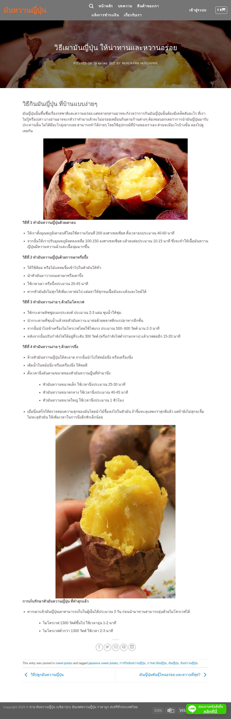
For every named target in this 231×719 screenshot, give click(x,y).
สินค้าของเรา (148, 6)
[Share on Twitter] (107, 647)
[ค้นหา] (91, 6)
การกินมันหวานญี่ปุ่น (133, 663)
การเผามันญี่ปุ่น (157, 663)
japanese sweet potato (103, 663)
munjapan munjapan (139, 63)
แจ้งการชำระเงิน (105, 15)
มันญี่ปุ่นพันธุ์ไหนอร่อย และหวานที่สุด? (170, 675)
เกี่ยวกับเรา (133, 15)
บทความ (125, 6)
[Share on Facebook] (99, 647)
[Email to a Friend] (115, 647)
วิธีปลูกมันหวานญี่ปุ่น (47, 675)
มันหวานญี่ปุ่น (24, 10)
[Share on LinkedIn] (132, 647)
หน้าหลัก (106, 6)
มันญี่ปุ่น (174, 663)
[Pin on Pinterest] (123, 647)
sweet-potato (63, 663)
